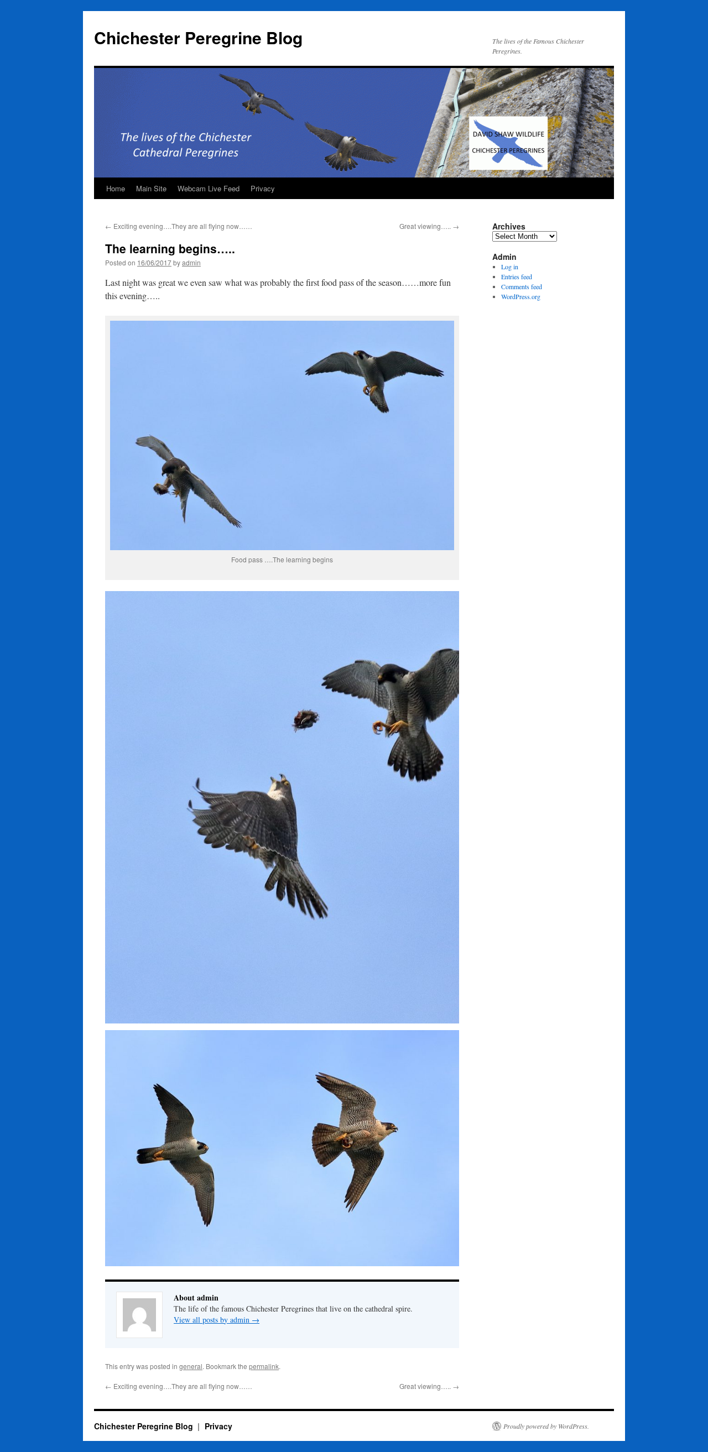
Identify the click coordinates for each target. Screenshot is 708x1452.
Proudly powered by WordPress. (546, 1426)
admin (191, 262)
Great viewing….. (429, 226)
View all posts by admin (216, 1319)
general (190, 1366)
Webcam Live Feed (209, 188)
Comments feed (521, 286)
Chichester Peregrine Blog (198, 37)
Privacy (263, 188)
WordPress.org (520, 296)
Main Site (151, 188)
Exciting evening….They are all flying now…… (178, 226)
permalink (264, 1366)
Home (115, 188)
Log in (509, 266)
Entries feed (516, 276)
